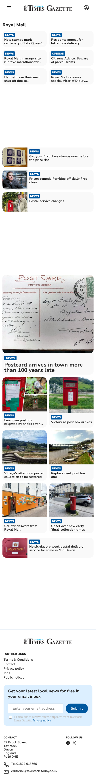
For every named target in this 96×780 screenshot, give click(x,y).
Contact (9, 664)
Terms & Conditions (18, 660)
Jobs (7, 673)
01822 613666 (26, 764)
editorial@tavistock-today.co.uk (34, 771)
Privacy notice (42, 720)
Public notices (14, 677)
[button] (9, 7)
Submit (77, 708)
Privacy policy (14, 668)
